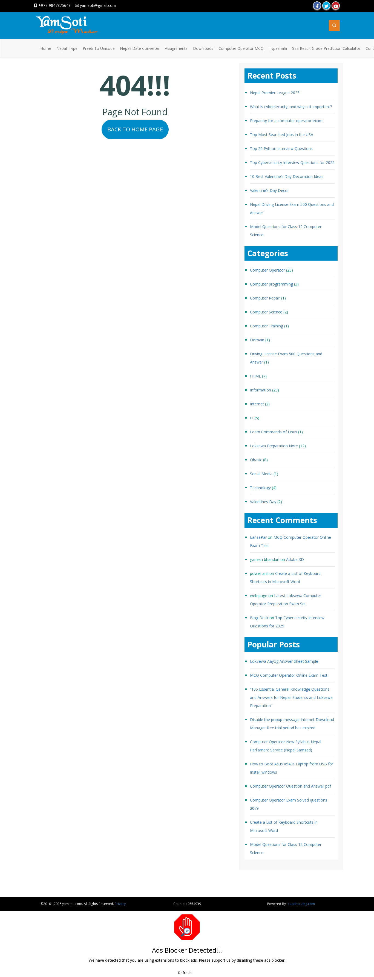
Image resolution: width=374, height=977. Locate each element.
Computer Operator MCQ (241, 48)
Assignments (176, 48)
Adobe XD (295, 559)
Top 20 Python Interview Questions (281, 148)
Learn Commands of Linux (273, 431)
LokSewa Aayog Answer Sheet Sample (284, 661)
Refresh (185, 972)
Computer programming (271, 284)
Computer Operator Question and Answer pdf (290, 786)
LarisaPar (258, 537)
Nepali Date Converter (140, 48)
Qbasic (256, 459)
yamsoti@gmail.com (97, 5)
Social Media (261, 473)
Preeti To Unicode (99, 48)
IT (252, 417)
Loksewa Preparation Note (274, 445)
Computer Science (266, 312)
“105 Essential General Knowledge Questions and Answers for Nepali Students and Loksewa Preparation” (291, 697)
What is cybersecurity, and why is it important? (291, 106)
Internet (257, 404)
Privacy (120, 903)
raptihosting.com (301, 903)
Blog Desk (259, 617)
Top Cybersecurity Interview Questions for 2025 (292, 162)
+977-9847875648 (54, 5)
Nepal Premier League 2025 (275, 92)
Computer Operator (267, 270)
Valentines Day (263, 501)
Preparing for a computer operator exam (286, 120)
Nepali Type (66, 48)
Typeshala (278, 48)
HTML (255, 376)
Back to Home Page (135, 129)
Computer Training (266, 325)
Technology (260, 487)
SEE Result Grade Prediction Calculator (326, 48)
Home (45, 48)
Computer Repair (265, 298)
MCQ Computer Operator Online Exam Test (288, 675)
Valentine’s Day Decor (269, 190)
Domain (257, 339)
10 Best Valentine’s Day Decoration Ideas (286, 176)
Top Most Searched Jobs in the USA (281, 134)
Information (260, 390)
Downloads (203, 48)
